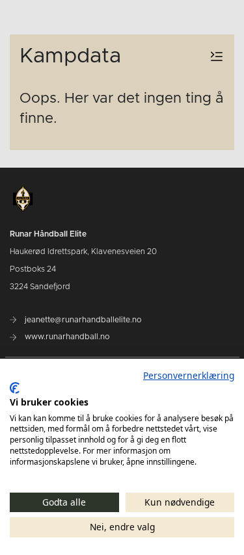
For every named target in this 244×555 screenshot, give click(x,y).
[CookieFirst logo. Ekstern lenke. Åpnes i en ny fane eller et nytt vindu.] (15, 388)
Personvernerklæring (188, 375)
